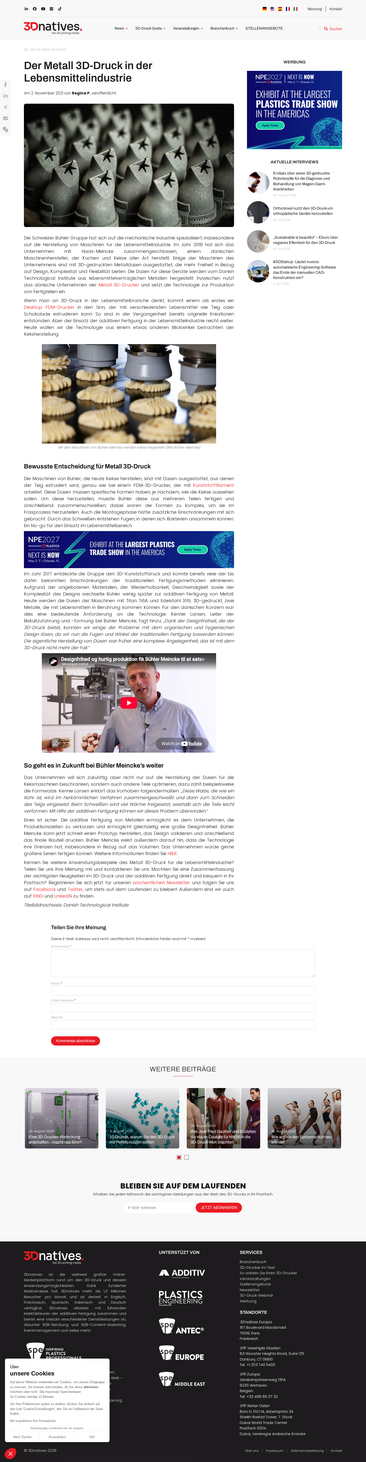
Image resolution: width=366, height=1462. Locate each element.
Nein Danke (22, 1437)
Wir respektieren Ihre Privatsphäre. (33, 1421)
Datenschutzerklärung (307, 1451)
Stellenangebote (255, 1284)
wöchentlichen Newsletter (161, 882)
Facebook (45, 889)
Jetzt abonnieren (219, 1207)
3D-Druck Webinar (256, 1295)
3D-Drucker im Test (257, 1267)
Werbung (314, 9)
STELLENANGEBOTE (264, 28)
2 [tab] (186, 1157)
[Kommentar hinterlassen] (5, 129)
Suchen (336, 29)
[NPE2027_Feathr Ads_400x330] (294, 110)
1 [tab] (179, 1157)
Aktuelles (58, 49)
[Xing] (5, 107)
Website (57, 1017)
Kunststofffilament (213, 485)
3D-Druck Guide (148, 28)
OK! (92, 1437)
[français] (288, 9)
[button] (10, 1454)
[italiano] (296, 9)
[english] (272, 9)
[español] (280, 9)
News (119, 28)
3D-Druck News (37, 49)
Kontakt (336, 9)
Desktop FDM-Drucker (49, 307)
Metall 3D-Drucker (118, 285)
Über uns (252, 1451)
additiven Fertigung (78, 1313)
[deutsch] (265, 9)
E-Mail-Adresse (63, 1000)
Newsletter (250, 1289)
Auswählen (57, 1437)
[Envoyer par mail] (5, 118)
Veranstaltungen (186, 28)
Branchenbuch (222, 28)
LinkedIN (63, 896)
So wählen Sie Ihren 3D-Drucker (268, 1273)
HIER (172, 853)
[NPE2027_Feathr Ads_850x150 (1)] (129, 549)
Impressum (275, 1451)
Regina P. (81, 93)
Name (56, 983)
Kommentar (61, 946)
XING (38, 896)
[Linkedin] (5, 96)
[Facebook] (5, 85)
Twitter (75, 889)
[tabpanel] (61, 1118)
